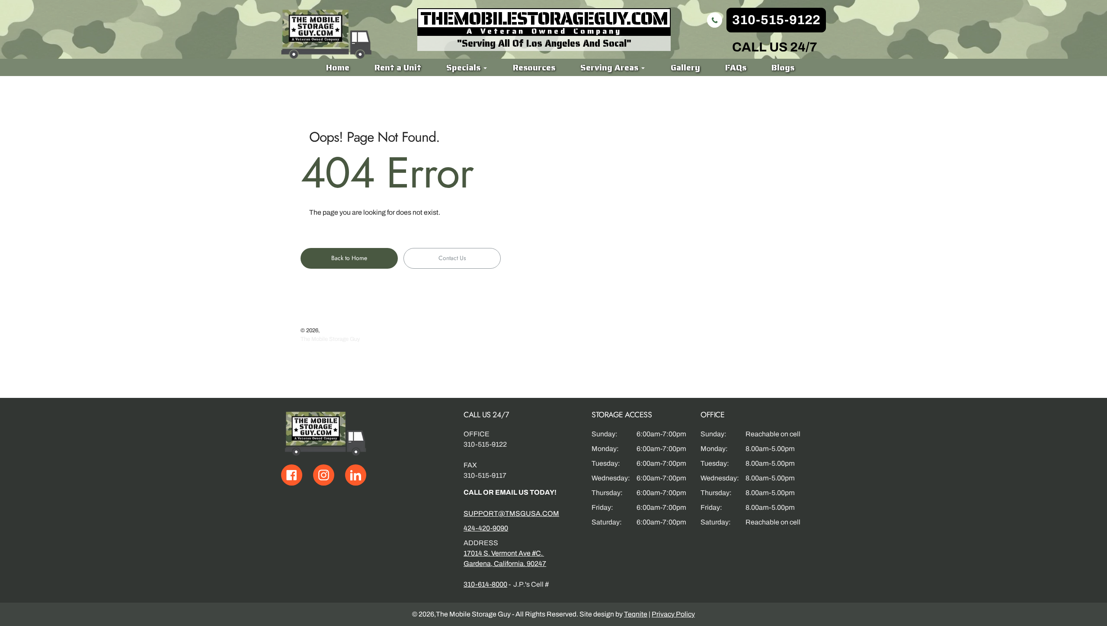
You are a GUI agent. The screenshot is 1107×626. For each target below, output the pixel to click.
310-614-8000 (485, 584)
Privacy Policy (673, 614)
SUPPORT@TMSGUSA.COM (511, 513)
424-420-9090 (486, 528)
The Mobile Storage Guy (330, 339)
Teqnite (635, 614)
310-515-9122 (776, 20)
